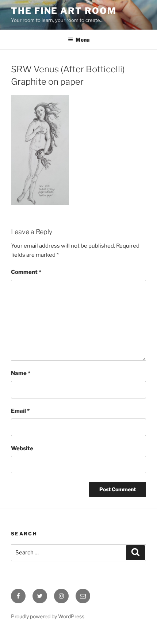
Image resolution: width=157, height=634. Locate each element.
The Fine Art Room (63, 10)
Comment (26, 272)
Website (22, 448)
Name (20, 373)
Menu (82, 40)
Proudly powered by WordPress (47, 616)
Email (20, 411)
